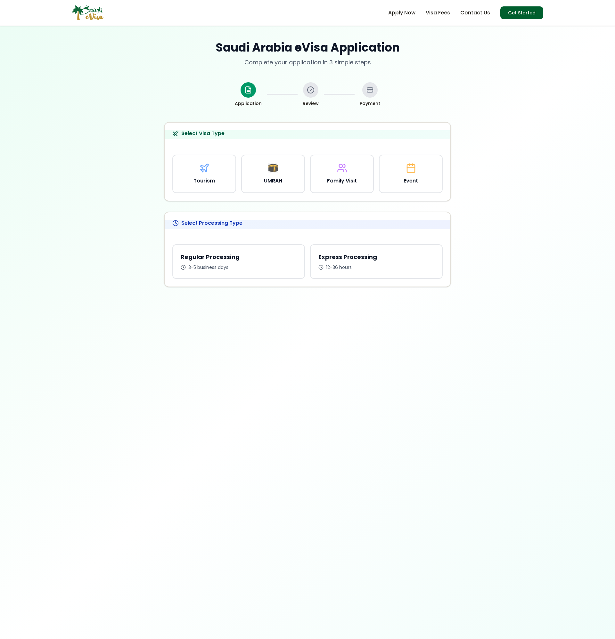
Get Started (522, 13)
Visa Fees (438, 12)
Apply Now (401, 12)
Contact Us (475, 12)
